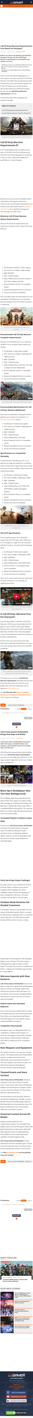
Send (28, 718)
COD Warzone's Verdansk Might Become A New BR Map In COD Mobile (16, 70)
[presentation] (7, 705)
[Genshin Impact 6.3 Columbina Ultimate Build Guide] (7, 1312)
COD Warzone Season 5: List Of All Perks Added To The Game (16, 65)
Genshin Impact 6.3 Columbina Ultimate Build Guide (22, 1311)
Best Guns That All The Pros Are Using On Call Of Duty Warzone (15, 67)
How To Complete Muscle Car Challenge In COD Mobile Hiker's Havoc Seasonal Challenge (15, 694)
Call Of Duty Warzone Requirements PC (15, 110)
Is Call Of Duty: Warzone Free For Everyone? (16, 113)
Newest (23, 709)
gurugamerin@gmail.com (17, 1380)
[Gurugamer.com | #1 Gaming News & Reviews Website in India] (16, 2)
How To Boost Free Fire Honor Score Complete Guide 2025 (22, 1326)
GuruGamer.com (13, 688)
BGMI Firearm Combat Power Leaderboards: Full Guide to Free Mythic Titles (22, 1319)
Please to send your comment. (13, 713)
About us (16, 1384)
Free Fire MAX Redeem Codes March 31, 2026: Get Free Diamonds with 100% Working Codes (22, 1295)
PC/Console (19, 738)
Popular (30, 709)
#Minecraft (7, 6)
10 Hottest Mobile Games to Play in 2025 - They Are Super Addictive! (15, 1280)
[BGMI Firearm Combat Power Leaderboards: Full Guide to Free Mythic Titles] (7, 1321)
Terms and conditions (16, 1387)
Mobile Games (20, 52)
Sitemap (16, 1389)
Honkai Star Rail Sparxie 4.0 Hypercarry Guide (22, 1302)
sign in (8, 713)
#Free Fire (19, 6)
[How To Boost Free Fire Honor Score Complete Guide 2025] (7, 1329)
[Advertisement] (16, 26)
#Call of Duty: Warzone (16, 705)
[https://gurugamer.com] (16, 1375)
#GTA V (13, 6)
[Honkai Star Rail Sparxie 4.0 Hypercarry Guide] (7, 1304)
